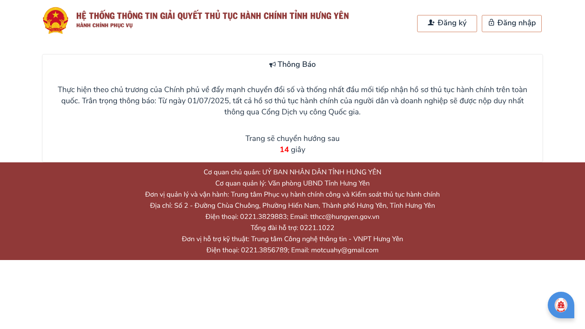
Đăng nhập (515, 23)
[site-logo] (199, 20)
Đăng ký (451, 23)
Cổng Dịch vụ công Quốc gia (310, 112)
